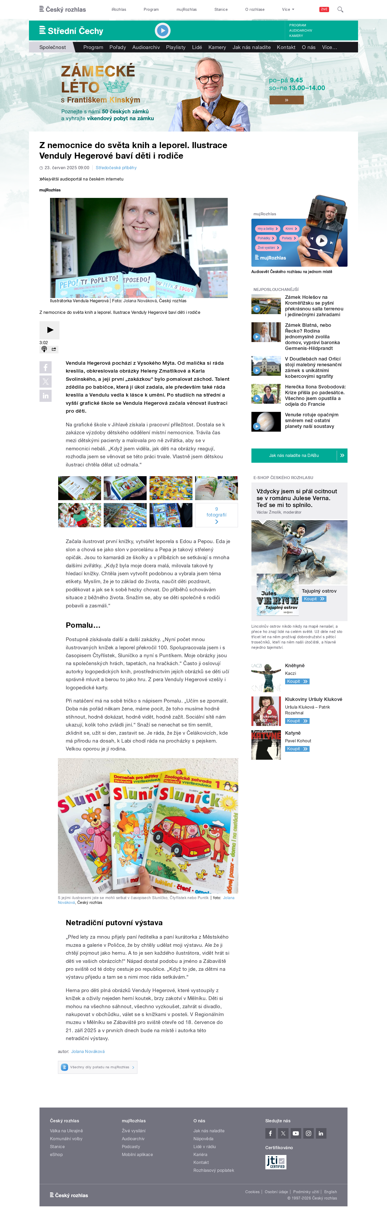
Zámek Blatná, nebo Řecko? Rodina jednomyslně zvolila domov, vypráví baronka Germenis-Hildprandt (312, 336)
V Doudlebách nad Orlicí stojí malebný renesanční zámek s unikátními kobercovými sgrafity (313, 367)
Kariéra (200, 1154)
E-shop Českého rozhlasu (284, 477)
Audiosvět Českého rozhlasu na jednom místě (291, 272)
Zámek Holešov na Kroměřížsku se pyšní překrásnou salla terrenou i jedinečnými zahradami (314, 305)
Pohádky (264, 238)
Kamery (296, 36)
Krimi (289, 229)
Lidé (197, 47)
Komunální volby (66, 1138)
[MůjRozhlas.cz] (50, 190)
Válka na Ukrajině (66, 1130)
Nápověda (204, 1138)
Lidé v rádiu (205, 1146)
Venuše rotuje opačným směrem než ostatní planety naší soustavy (312, 420)
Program (151, 9)
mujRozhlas (187, 9)
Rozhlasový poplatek (214, 1170)
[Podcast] (44, 349)
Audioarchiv (300, 30)
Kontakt (286, 47)
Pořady (118, 47)
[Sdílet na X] (45, 382)
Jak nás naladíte (252, 47)
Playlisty (176, 47)
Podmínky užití (306, 1192)
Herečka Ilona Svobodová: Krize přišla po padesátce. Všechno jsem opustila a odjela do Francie (315, 395)
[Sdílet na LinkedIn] (45, 396)
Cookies (252, 1192)
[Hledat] (340, 9)
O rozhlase (255, 9)
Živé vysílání (266, 248)
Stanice (221, 9)
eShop (56, 1154)
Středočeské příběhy (116, 167)
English (330, 1192)
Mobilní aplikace (137, 1154)
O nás (309, 47)
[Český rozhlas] (62, 9)
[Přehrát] (49, 330)
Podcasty (131, 1146)
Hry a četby (266, 229)
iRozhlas (119, 9)
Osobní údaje (276, 1192)
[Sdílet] (53, 349)
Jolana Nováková (140, 300)
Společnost (52, 47)
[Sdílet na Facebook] (45, 367)
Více (329, 47)
